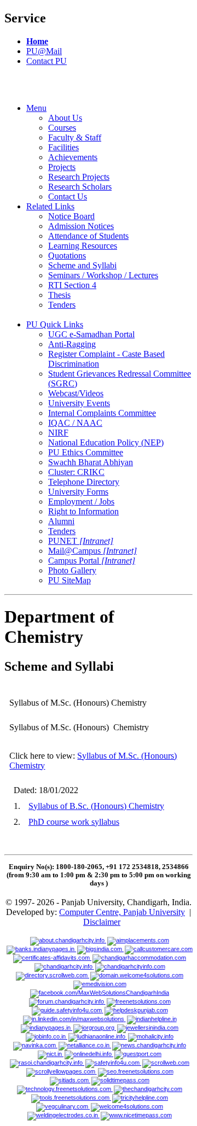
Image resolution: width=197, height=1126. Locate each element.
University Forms (78, 491)
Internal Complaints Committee (102, 413)
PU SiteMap (69, 580)
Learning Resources (82, 245)
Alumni (61, 521)
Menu (36, 108)
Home (37, 41)
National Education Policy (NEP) (106, 442)
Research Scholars (80, 186)
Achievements (72, 157)
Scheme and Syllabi (82, 265)
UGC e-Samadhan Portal (91, 334)
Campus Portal (91, 560)
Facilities (63, 147)
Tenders (62, 304)
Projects (62, 167)
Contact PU (46, 61)
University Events (79, 403)
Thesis (59, 295)
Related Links (50, 206)
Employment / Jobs (81, 501)
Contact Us (67, 196)
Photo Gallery (72, 570)
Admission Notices (81, 226)
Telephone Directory (83, 481)
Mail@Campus (92, 550)
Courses (62, 127)
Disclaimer (101, 921)
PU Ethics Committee (85, 452)
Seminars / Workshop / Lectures (103, 275)
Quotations (67, 255)
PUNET (80, 541)
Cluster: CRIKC (76, 472)
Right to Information (83, 511)
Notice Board (71, 216)
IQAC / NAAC (75, 422)
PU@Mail (44, 51)
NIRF (58, 432)
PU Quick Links (54, 324)
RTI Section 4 (72, 285)
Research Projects (78, 176)
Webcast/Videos (75, 393)
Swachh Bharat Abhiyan (90, 462)
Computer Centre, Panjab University (122, 912)
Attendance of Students (88, 236)
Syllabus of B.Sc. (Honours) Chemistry (96, 806)
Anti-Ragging (72, 344)
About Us (65, 117)
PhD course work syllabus (73, 821)
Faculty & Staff (74, 137)
